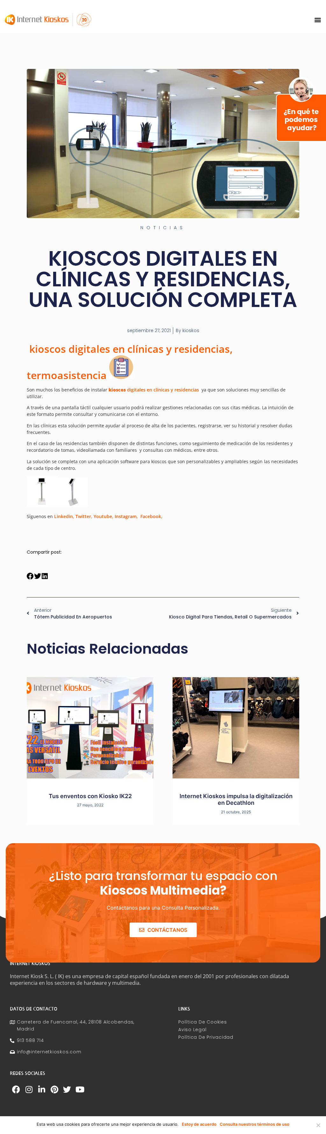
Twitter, (83, 516)
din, (70, 516)
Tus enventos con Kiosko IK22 (90, 796)
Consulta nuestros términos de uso (254, 1124)
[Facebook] (16, 1089)
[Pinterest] (54, 1089)
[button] (317, 19)
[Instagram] (29, 1089)
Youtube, (103, 516)
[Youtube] (80, 1089)
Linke (60, 516)
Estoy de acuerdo (199, 1124)
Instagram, (126, 516)
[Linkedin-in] (41, 1089)
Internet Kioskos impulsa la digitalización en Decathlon (236, 799)
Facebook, (151, 516)
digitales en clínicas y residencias (154, 390)
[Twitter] (67, 1089)
